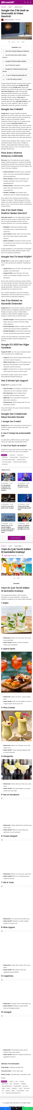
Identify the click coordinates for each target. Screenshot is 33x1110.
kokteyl (8, 1088)
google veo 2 (20, 455)
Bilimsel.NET (7, 2)
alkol (16, 1081)
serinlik (13, 1090)
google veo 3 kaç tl (23, 457)
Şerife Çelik (7, 555)
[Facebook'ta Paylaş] (5, 1108)
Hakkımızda (12, 1106)
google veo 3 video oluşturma (20, 462)
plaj (3, 1090)
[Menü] (30, 2)
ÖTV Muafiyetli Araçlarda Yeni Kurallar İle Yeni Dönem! (6, 487)
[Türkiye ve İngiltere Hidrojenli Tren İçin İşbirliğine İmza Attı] (25, 517)
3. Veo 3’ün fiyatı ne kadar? (12, 79)
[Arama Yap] (25, 2)
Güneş (3, 1088)
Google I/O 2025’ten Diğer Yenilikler (14, 61)
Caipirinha (23, 1083)
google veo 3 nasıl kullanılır (8, 459)
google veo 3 (5, 457)
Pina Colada (27, 1088)
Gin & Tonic (25, 1086)
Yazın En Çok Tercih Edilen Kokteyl (13, 1093)
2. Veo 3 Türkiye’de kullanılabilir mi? (15, 75)
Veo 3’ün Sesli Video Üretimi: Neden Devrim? (14, 56)
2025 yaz (12, 1081)
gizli (20, 47)
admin (6, 20)
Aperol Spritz (5, 1083)
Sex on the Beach (20, 1090)
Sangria (8, 1090)
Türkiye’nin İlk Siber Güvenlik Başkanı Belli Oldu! (24, 508)
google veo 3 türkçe (6, 462)
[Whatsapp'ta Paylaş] (27, 1108)
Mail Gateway (20, 1106)
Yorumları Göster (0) (15, 538)
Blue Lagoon (16, 1083)
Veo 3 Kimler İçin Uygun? (11, 65)
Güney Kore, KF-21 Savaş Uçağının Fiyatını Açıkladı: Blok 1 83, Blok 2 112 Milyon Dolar (8, 529)
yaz (3, 1093)
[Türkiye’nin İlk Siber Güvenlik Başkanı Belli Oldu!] (25, 498)
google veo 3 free (14, 457)
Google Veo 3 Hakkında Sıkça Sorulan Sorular (14, 70)
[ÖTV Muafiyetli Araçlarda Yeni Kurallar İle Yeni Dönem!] (8, 477)
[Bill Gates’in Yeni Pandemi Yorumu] (25, 477)
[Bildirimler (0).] (28, 2)
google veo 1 (12, 455)
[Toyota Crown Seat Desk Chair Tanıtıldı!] (8, 498)
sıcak (27, 1090)
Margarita (14, 1088)
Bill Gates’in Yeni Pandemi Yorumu (23, 486)
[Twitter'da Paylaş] (16, 1108)
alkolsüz (22, 1081)
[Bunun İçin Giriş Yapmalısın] (9, 42)
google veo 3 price (21, 459)
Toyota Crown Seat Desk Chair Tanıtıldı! (7, 507)
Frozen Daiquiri (17, 1086)
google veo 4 (5, 464)
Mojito (20, 1088)
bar (11, 1083)
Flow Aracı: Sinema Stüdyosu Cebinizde (16, 51)
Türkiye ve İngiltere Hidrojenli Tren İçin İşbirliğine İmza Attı (24, 527)
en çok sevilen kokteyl (7, 1086)
